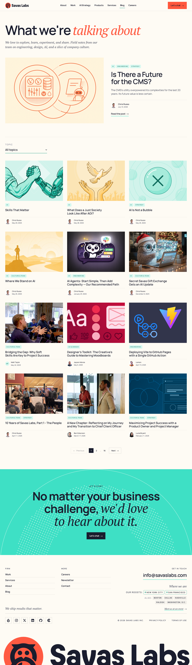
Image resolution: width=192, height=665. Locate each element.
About (63, 5)
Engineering (122, 66)
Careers (132, 5)
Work (72, 5)
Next (115, 450)
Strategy (135, 66)
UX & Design (73, 347)
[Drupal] (8, 620)
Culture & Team (18, 276)
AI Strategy (85, 5)
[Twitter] (24, 620)
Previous (78, 450)
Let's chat (177, 5)
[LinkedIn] (33, 620)
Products (99, 5)
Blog (122, 5)
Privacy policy (157, 620)
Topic (9, 144)
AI (113, 66)
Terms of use (179, 620)
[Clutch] (49, 620)
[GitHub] (41, 620)
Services (111, 5)
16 (105, 450)
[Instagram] (16, 620)
